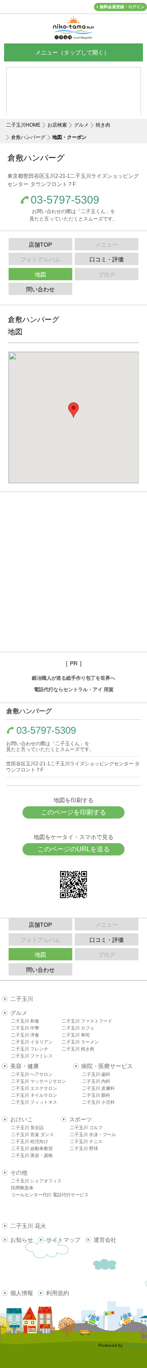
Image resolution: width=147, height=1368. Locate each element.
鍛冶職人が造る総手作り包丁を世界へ (73, 678)
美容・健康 (24, 1066)
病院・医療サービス (107, 1066)
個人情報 (21, 1293)
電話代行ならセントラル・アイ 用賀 (74, 689)
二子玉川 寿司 (76, 1034)
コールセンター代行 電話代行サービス (50, 1194)
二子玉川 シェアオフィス (36, 1180)
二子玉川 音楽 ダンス (32, 1134)
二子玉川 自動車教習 (32, 1148)
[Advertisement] (73, 572)
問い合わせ (40, 289)
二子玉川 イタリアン (32, 1041)
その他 (18, 1172)
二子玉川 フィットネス (34, 1102)
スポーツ (80, 1119)
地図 (40, 274)
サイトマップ (63, 1239)
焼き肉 (103, 125)
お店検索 (57, 125)
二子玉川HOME (23, 125)
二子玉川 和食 (25, 1021)
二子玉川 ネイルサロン (34, 1095)
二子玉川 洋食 (25, 1034)
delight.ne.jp (135, 1345)
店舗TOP (40, 244)
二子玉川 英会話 (27, 1127)
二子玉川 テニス (86, 1141)
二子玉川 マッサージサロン (38, 1081)
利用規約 (57, 1293)
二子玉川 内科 (96, 1081)
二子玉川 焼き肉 (78, 1048)
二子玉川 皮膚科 (98, 1088)
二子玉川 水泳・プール (93, 1134)
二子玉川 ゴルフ (86, 1127)
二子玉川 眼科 (96, 1095)
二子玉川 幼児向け (29, 1141)
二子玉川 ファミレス (32, 1055)
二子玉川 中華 (25, 1027)
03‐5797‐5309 (65, 200)
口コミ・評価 (106, 259)
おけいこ (21, 1119)
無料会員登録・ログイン (122, 7)
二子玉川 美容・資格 (32, 1155)
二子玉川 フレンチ (29, 1048)
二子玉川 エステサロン (34, 1088)
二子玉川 (21, 999)
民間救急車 (22, 1187)
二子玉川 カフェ (78, 1027)
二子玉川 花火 (28, 1226)
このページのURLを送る (74, 849)
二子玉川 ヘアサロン (32, 1074)
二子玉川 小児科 (98, 1102)
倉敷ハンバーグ (28, 137)
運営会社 (105, 1239)
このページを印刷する (73, 812)
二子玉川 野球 (84, 1148)
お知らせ (21, 1239)
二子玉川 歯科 (96, 1074)
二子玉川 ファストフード (87, 1021)
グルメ (81, 125)
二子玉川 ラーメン (80, 1041)
